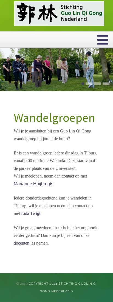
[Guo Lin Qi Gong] (59, 13)
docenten (21, 243)
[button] (83, 83)
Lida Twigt (30, 213)
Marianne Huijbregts (33, 183)
